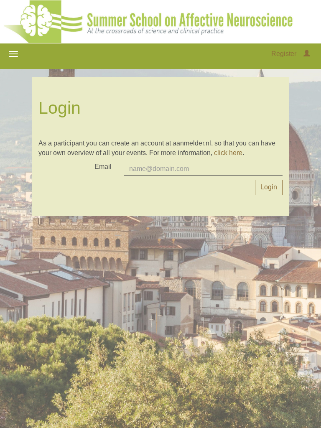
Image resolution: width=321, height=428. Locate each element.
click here (228, 152)
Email (103, 166)
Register (283, 53)
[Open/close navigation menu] (13, 54)
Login (268, 187)
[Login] (306, 53)
